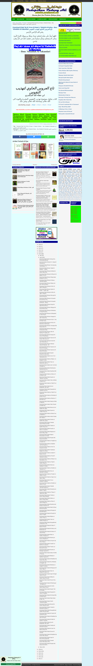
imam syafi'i (77, 183)
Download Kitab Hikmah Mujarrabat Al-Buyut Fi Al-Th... (48, 278)
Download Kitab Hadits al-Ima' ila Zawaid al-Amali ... (47, 447)
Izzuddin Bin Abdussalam (64, 191)
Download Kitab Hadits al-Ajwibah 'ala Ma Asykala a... (47, 444)
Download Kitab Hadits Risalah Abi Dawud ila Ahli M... (47, 438)
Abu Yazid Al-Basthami (75, 197)
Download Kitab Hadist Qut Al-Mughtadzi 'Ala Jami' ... (46, 623)
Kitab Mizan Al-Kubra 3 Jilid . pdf (26, 187)
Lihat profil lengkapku (71, 139)
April (41, 257)
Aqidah (60, 172)
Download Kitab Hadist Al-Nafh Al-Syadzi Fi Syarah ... (47, 620)
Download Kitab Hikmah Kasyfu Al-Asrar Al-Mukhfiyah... (47, 335)
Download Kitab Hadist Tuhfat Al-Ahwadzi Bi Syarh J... (47, 608)
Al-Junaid (64, 198)
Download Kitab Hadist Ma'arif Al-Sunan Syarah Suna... (47, 605)
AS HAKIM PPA (61, 664)
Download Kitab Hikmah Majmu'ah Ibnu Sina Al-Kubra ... (47, 284)
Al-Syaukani (80, 195)
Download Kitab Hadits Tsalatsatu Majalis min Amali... (47, 450)
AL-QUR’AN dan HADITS (41, 19)
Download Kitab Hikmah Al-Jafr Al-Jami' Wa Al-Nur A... (47, 341)
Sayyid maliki (68, 182)
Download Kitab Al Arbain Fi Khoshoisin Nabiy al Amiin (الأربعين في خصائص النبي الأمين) (25, 200)
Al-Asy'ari (80, 191)
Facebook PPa (20, 1)
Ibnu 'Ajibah (74, 187)
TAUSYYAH (77, 29)
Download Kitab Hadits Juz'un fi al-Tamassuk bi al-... (47, 356)
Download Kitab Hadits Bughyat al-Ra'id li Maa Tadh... (47, 432)
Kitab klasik (63, 169)
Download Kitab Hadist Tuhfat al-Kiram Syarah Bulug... (47, 496)
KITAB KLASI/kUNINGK (53, 19)
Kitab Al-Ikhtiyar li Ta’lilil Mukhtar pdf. (24, 182)
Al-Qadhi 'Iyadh (70, 198)
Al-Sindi (74, 195)
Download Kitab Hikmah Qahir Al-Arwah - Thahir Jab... (47, 290)
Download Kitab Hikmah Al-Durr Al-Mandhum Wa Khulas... (47, 323)
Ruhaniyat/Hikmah (70, 175)
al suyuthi (76, 176)
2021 (40, 250)
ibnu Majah (62, 186)
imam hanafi (62, 195)
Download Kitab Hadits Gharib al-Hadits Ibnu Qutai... (47, 420)
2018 (40, 649)
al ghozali (77, 174)
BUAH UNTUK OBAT (63, 183)
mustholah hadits (63, 177)
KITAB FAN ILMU (63, 19)
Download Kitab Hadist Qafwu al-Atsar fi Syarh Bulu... (47, 499)
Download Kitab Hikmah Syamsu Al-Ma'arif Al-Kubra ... (48, 350)
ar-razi (71, 183)
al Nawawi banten (72, 193)
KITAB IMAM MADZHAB (30, 19)
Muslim (62, 180)
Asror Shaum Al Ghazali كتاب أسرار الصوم (25, 194)
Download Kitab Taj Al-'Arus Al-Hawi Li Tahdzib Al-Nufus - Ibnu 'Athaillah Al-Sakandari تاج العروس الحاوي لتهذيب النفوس (35, 28)
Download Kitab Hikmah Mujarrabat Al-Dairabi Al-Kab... (48, 329)
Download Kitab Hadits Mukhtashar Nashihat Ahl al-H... (48, 368)
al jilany (68, 180)
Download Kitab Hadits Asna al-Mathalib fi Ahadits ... (47, 471)
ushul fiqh (68, 197)
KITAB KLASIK (62, 30)
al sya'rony (75, 180)
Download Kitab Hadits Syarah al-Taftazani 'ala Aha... (47, 377)
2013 (40, 656)
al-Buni (65, 188)
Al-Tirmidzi (61, 176)
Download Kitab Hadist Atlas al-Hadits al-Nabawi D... (47, 535)
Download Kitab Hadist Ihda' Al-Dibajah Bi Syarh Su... (47, 571)
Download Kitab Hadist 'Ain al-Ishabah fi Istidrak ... (46, 480)
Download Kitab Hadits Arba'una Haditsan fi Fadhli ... (47, 465)
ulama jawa (61, 185)
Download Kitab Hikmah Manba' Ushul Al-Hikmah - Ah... (47, 344)
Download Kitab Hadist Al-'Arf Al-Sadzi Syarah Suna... (47, 586)
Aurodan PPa (33, 1)
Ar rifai (78, 190)
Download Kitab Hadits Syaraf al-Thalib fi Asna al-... (47, 411)
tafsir (77, 171)
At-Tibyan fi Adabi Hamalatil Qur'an (73, 179)
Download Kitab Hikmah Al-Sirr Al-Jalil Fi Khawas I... (47, 287)
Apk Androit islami (71, 172)
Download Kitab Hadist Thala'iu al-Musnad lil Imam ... (47, 547)
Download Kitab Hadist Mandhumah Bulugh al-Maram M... (48, 505)
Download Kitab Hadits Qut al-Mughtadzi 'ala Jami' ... (46, 387)
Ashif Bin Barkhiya (63, 196)
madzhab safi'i (62, 197)
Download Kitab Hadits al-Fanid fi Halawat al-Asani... (47, 456)
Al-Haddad (70, 186)
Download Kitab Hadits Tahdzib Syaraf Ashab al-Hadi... (47, 423)
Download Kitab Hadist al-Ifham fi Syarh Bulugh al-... (47, 502)
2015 (40, 653)
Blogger (79, 664)
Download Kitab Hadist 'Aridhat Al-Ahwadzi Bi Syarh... (47, 626)
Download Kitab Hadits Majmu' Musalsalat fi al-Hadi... (47, 435)
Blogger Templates (68, 664)
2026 (40, 244)
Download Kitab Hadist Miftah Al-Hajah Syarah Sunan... (47, 577)
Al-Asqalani (72, 190)
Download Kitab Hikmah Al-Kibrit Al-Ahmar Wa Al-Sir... (48, 271)
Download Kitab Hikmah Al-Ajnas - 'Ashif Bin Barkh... (47, 281)
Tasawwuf (69, 171)
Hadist (74, 169)
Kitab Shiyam (68, 174)
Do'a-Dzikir (61, 175)
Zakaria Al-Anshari (62, 193)
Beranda (35, 164)
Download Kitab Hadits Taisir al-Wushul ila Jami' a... (47, 362)
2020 (40, 252)
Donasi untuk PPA (11, 664)
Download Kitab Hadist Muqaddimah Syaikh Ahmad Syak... (48, 611)
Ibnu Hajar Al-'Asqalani (71, 181)
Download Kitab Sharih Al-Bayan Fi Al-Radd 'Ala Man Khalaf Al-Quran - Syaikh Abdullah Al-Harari (43, 213)
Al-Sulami (67, 187)
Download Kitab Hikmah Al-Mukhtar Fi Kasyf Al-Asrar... (48, 311)
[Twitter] (34, 136)
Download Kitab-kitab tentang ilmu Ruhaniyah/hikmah (47, 259)
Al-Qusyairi (77, 198)
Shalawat (69, 176)
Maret (41, 647)
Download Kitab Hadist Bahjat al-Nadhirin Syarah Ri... (47, 556)
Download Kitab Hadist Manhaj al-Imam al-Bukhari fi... (47, 538)
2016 (40, 651)
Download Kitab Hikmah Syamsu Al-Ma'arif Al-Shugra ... (48, 347)
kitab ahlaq (69, 195)
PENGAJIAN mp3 (70, 30)
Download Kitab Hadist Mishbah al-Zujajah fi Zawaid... (48, 565)
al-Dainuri (80, 193)
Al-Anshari (65, 190)
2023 (40, 246)
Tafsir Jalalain (74, 177)
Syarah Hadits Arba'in (77, 185)
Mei (40, 255)
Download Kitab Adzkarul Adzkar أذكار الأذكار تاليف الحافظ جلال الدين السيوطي (26, 206)
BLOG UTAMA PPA (20, 19)
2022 (40, 248)
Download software (42, 1)
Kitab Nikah (68, 185)
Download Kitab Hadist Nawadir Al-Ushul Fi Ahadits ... (47, 592)
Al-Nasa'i (76, 186)
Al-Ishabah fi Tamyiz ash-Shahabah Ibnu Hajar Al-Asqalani (24, 170)
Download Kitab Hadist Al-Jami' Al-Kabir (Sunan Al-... (47, 629)
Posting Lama (54, 164)
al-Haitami (71, 188)
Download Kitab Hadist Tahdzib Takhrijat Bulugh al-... (47, 486)
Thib (79, 175)
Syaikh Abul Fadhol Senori (72, 196)
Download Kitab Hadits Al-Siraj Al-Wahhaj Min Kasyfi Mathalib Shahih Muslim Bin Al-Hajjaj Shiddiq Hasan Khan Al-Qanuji (43, 205)
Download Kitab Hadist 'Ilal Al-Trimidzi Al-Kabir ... (46, 602)
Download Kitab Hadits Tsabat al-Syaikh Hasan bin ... (47, 426)
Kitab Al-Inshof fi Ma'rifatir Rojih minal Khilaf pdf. (25, 176)
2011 (40, 658)
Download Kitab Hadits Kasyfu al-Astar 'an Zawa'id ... (47, 429)
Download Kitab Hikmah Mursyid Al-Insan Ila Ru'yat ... (48, 296)
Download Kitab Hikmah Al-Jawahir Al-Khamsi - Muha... (48, 302)
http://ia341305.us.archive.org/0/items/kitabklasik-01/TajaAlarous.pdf (34, 109)
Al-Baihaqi (62, 192)
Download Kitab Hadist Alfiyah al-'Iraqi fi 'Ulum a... (47, 517)
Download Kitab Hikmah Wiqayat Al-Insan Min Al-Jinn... (48, 308)
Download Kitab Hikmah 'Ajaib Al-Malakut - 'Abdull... (47, 268)
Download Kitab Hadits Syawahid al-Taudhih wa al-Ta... (48, 390)
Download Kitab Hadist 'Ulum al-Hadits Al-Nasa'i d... (47, 520)
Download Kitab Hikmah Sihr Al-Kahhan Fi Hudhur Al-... (47, 332)
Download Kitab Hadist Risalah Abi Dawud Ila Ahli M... (47, 644)
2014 (40, 654)
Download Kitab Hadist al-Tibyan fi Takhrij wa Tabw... (47, 493)
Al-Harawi (69, 192)
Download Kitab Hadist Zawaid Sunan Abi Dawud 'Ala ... (47, 641)
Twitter (26, 1)
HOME (13, 19)
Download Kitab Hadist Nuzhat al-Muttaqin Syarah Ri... (47, 550)
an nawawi (76, 182)
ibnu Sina (74, 191)
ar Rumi (80, 196)
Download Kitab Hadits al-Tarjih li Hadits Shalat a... (47, 462)
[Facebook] (20, 136)
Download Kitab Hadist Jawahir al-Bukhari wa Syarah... (47, 544)
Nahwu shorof (77, 192)
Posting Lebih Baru (17, 164)
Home (13, 1)
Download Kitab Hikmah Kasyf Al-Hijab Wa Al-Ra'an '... (47, 305)
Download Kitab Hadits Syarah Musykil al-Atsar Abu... (46, 353)
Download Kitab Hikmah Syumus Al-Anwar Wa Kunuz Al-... (48, 338)
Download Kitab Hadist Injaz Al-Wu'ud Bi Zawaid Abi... (47, 638)
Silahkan (78, 23)
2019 (40, 253)
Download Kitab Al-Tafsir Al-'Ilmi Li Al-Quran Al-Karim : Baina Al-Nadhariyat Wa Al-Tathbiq (43, 196)
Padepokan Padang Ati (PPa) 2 (25, 664)
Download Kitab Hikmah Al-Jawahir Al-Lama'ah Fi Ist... (48, 299)
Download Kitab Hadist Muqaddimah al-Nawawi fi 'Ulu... (48, 523)
